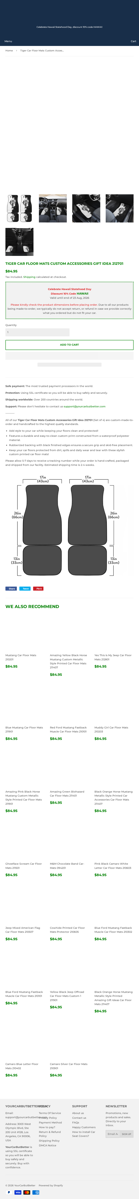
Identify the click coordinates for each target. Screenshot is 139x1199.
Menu (8, 41)
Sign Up (126, 1134)
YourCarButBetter (24, 1185)
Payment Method (50, 1122)
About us (78, 1113)
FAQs (75, 1122)
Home (9, 50)
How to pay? (47, 1127)
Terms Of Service (50, 1113)
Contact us (79, 1117)
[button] (69, 356)
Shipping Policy (49, 1140)
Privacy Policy (48, 1117)
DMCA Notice (47, 1145)
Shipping (29, 277)
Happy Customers (84, 1127)
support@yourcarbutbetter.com (85, 406)
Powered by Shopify (51, 1185)
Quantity (11, 325)
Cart (133, 41)
